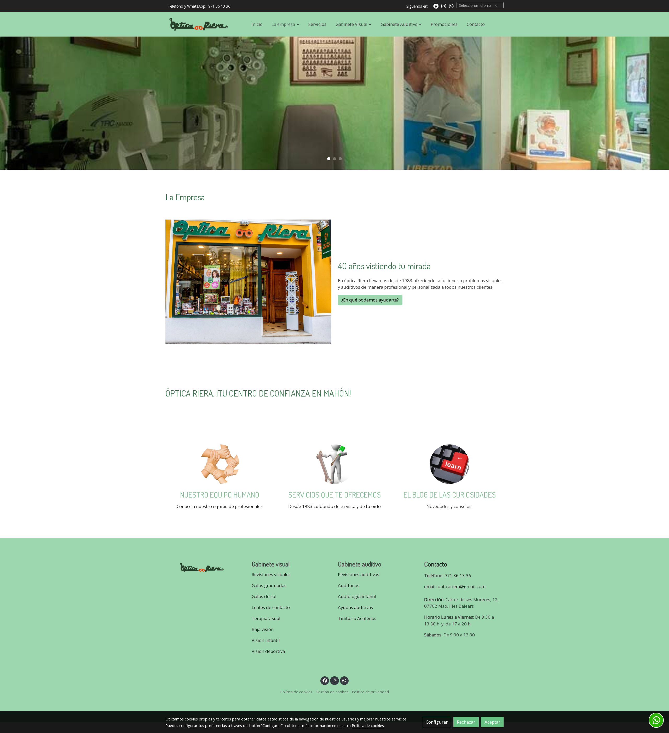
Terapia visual (266, 618)
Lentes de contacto (271, 607)
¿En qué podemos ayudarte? (370, 300)
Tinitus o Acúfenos (357, 618)
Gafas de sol (264, 596)
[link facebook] (436, 5)
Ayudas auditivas (355, 607)
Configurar (437, 722)
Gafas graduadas (269, 585)
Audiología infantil (357, 596)
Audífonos (348, 585)
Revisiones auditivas (358, 574)
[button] (285, 24)
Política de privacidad (370, 691)
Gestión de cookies (332, 691)
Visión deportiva (268, 651)
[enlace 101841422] (334, 463)
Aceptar (492, 722)
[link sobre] (205, 566)
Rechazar (466, 722)
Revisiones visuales (271, 574)
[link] (199, 24)
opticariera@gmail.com (462, 586)
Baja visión (263, 629)
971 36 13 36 (219, 6)
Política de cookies (296, 691)
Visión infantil (266, 640)
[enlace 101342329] (449, 463)
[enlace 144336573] (219, 463)
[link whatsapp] (451, 5)
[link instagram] (443, 5)
